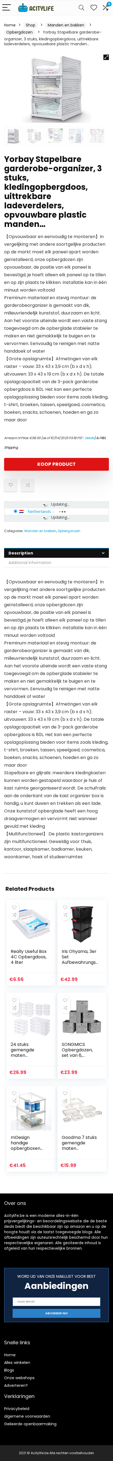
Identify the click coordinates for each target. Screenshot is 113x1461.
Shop (30, 25)
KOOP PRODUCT (56, 464)
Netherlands (39, 511)
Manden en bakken (66, 25)
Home (10, 25)
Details (90, 438)
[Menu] (6, 8)
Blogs (9, 1370)
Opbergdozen (19, 32)
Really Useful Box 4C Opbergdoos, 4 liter (29, 956)
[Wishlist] (94, 7)
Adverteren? (16, 1385)
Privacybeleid (16, 1408)
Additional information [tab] (30, 562)
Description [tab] (21, 553)
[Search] (81, 8)
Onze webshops (19, 1378)
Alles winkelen (17, 1362)
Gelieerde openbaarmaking (30, 1424)
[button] (106, 57)
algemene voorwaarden (27, 1416)
